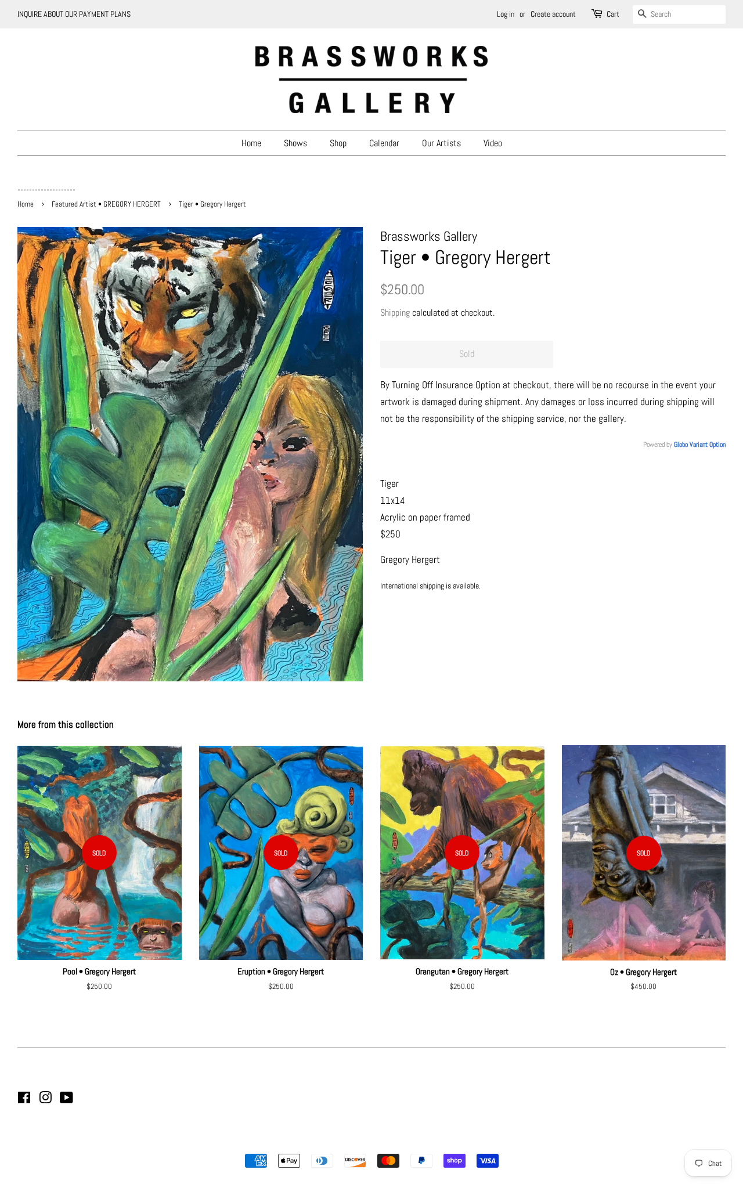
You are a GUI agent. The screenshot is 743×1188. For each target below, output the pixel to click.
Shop (338, 143)
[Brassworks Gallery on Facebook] (24, 1100)
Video (493, 143)
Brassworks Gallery (369, 1140)
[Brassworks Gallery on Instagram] (45, 1100)
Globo (681, 444)
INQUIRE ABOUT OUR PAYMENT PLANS (74, 14)
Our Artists (441, 143)
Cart (613, 14)
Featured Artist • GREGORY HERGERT (106, 204)
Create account (553, 14)
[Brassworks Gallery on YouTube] (66, 1100)
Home (251, 143)
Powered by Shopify (431, 1140)
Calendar (384, 143)
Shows (295, 143)
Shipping (395, 312)
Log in (505, 14)
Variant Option (708, 444)
